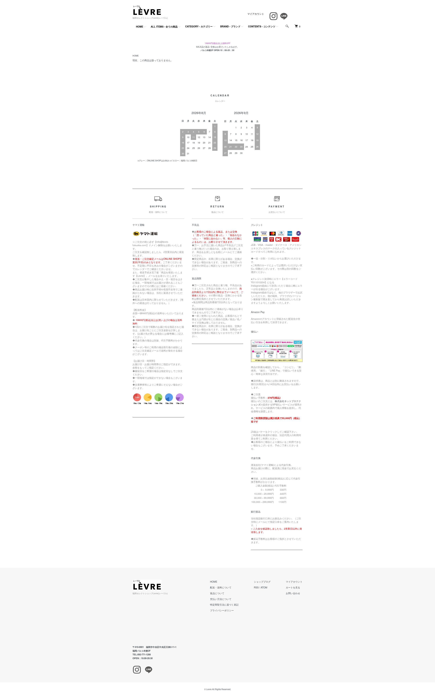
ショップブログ (262, 581)
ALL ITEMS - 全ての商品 (164, 26)
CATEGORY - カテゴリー (199, 26)
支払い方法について (220, 599)
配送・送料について (220, 587)
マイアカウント (255, 13)
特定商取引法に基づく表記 (224, 604)
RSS (256, 587)
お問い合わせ (293, 593)
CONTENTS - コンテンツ (261, 26)
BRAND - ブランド (230, 26)
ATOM (264, 587)
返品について (217, 593)
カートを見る (293, 587)
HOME (139, 26)
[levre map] (164, 620)
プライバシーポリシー (222, 610)
